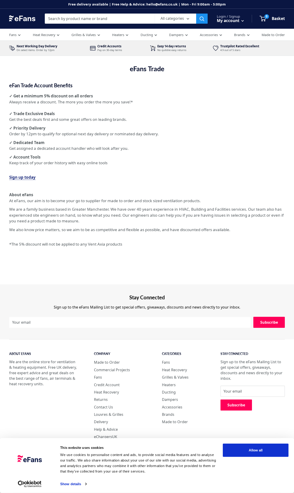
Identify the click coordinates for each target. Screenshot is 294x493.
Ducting (147, 34)
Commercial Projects (112, 369)
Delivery (101, 421)
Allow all (256, 450)
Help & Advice (106, 429)
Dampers (176, 34)
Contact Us (103, 407)
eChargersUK (105, 436)
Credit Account (107, 384)
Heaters (118, 34)
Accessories (209, 34)
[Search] (202, 19)
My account (228, 20)
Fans (13, 34)
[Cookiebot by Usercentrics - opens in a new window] (30, 484)
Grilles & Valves (83, 34)
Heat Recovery (44, 34)
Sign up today (22, 177)
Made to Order (273, 34)
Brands (239, 34)
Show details (70, 484)
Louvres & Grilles (108, 414)
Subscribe (269, 322)
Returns (101, 399)
